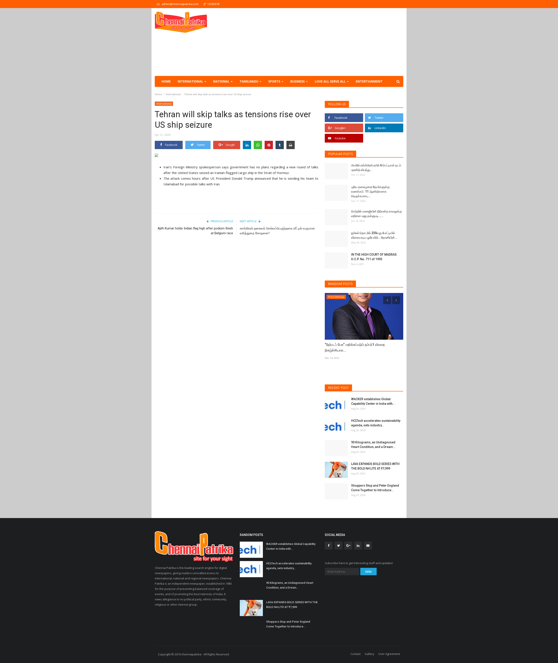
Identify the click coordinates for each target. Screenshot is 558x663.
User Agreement (389, 654)
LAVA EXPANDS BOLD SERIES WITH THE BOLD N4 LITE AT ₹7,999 (375, 466)
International (173, 94)
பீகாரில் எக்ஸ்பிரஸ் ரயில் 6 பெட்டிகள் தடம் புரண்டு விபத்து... (376, 168)
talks (202, 184)
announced (263, 178)
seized (204, 172)
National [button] (221, 81)
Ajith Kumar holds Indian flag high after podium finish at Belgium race (195, 230)
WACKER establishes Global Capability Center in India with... (373, 401)
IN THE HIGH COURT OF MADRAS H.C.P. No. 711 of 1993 (374, 257)
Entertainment (369, 81)
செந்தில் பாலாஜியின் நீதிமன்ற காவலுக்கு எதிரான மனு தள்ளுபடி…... (376, 214)
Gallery (369, 654)
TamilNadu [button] (249, 81)
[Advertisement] (324, 41)
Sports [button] (274, 81)
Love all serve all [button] (331, 81)
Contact (355, 654)
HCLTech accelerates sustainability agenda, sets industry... (375, 423)
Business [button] (298, 81)
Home (166, 81)
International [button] (191, 81)
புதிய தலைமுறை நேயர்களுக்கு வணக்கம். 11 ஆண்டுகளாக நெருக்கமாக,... (370, 191)
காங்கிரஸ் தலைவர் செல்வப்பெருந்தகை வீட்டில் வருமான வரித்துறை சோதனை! (277, 230)
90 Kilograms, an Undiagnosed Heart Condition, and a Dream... (373, 445)
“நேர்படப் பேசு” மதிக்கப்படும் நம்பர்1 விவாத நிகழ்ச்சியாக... (355, 347)
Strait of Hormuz (276, 172)
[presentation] (387, 300)
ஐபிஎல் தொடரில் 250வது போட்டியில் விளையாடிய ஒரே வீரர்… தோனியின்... (374, 235)
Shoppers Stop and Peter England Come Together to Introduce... (375, 488)
